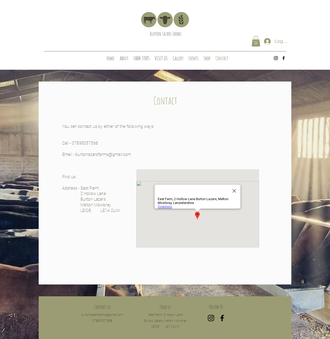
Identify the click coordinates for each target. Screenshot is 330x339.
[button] (255, 41)
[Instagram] (275, 58)
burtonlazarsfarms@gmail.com (103, 154)
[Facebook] (283, 58)
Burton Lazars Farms (166, 33)
